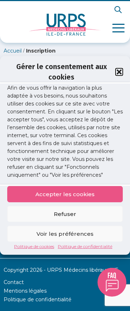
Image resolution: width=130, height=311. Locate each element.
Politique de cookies (34, 246)
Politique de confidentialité (85, 246)
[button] (119, 71)
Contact (14, 282)
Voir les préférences (65, 233)
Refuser (65, 213)
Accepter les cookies (65, 193)
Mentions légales (25, 291)
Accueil (13, 51)
